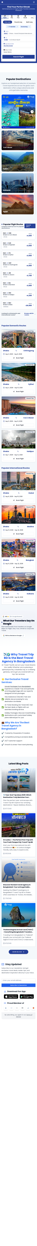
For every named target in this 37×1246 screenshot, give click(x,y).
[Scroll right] (34, 16)
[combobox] (25, 26)
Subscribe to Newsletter (18, 985)
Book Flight (20, 358)
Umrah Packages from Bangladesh (18, 686)
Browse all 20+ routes (29, 314)
